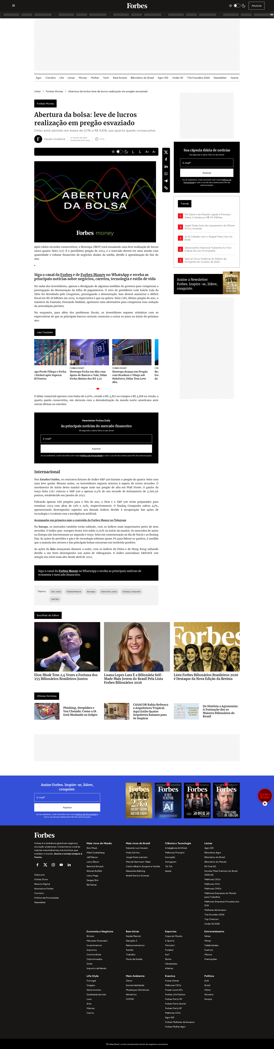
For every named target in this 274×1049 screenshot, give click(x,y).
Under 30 (177, 77)
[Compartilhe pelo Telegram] (166, 181)
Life (61, 77)
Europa (208, 999)
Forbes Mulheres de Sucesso (180, 1022)
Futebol (169, 949)
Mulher (95, 77)
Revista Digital (42, 884)
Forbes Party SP (173, 1008)
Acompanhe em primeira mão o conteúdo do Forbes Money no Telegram (80, 520)
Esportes (170, 931)
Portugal (91, 980)
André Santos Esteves (137, 875)
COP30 (130, 999)
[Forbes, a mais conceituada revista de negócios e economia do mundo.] (137, 5)
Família (129, 949)
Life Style (93, 976)
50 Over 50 (210, 866)
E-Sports (169, 940)
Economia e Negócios (100, 931)
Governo (209, 994)
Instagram (170, 861)
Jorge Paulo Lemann (137, 857)
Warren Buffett (94, 871)
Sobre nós (39, 874)
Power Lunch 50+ (174, 989)
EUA (206, 980)
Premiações (210, 959)
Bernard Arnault (95, 866)
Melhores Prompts (175, 852)
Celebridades (211, 945)
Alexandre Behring (135, 871)
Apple (168, 871)
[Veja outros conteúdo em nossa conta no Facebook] (37, 865)
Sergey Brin (92, 880)
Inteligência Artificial (176, 848)
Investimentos (94, 945)
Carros (90, 1012)
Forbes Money (54, 91)
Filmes (207, 940)
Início (37, 91)
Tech (106, 77)
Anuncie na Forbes (43, 888)
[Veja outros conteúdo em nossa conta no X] (45, 865)
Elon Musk (92, 848)
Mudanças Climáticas (137, 989)
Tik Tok (168, 866)
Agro (39, 77)
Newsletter (220, 77)
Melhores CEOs (212, 879)
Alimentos (131, 994)
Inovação (170, 857)
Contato (39, 893)
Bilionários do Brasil (142, 77)
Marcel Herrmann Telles (138, 861)
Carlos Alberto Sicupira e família (143, 866)
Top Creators (211, 919)
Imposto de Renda (96, 968)
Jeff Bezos (92, 857)
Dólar (89, 963)
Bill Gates (92, 884)
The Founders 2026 (198, 77)
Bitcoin (90, 936)
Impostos (92, 949)
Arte (89, 1003)
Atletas (169, 968)
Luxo (89, 999)
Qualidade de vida (96, 994)
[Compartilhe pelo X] (166, 152)
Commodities (94, 954)
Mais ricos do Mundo (99, 843)
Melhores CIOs (212, 884)
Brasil (207, 985)
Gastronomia (94, 989)
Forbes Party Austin (175, 1003)
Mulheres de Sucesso (215, 910)
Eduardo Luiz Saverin (137, 848)
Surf (167, 954)
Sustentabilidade (135, 985)
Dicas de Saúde (134, 959)
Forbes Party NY (173, 999)
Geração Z (131, 940)
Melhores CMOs (212, 888)
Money (83, 77)
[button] (133, 152)
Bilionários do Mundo (215, 861)
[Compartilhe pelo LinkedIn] (166, 166)
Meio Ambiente (135, 976)
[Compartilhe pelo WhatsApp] (166, 173)
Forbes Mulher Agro (175, 1026)
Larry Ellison (93, 861)
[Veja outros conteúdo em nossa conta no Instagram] (53, 865)
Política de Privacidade (91, 455)
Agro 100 (163, 77)
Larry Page (92, 875)
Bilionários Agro (212, 852)
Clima (129, 980)
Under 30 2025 (212, 923)
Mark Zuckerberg (95, 852)
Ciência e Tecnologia (178, 843)
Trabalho (130, 954)
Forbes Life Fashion (175, 994)
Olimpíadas (171, 963)
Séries (207, 936)
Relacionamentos (135, 945)
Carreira (50, 77)
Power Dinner (172, 980)
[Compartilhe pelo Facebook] (166, 159)
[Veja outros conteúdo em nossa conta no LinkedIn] (69, 865)
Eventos (208, 949)
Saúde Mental (133, 936)
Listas (71, 77)
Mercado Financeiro (97, 940)
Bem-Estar (132, 931)
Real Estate (120, 77)
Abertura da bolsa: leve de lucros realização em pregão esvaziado (108, 91)
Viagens (91, 985)
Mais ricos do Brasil (138, 843)
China (207, 989)
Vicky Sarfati (133, 852)
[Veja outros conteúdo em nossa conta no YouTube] (61, 865)
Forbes (66, 275)
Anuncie (256, 5)
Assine (234, 77)
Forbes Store (41, 879)
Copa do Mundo (173, 936)
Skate (168, 959)
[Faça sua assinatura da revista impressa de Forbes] (139, 800)
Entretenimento (214, 931)
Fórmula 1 (170, 945)
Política (209, 976)
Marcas (91, 1008)
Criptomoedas (94, 959)
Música (208, 954)
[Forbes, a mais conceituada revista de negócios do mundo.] (58, 835)
